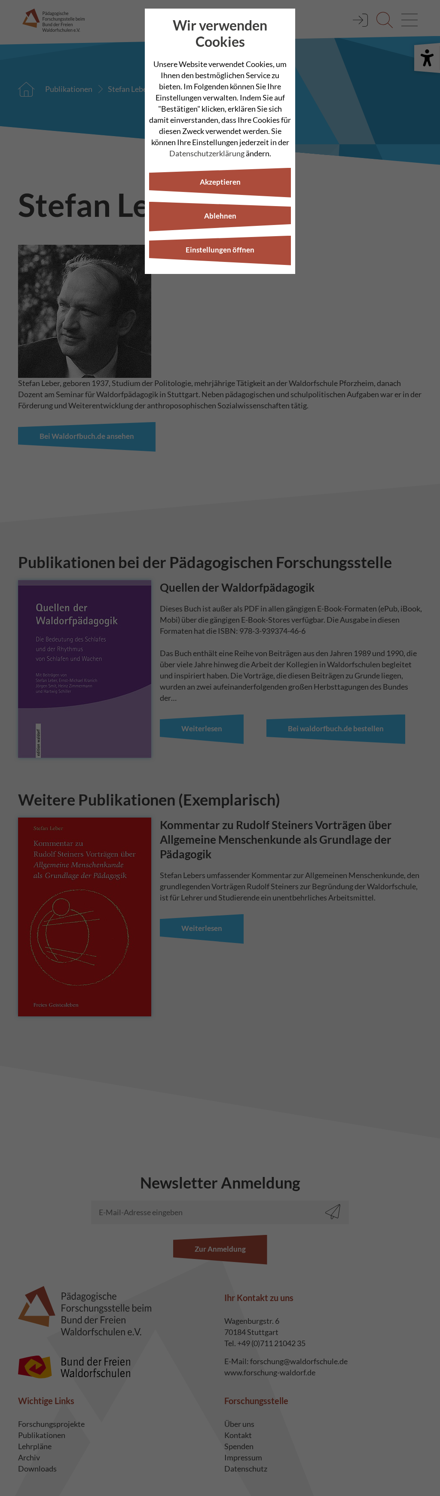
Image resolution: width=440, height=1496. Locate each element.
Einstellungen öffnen (220, 249)
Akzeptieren (220, 181)
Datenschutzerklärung (206, 153)
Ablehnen (220, 215)
